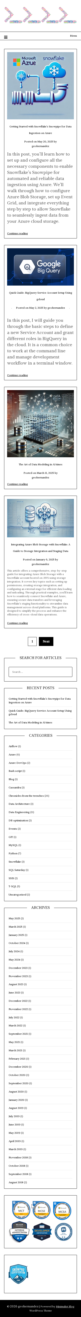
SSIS (11, 878)
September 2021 (18, 1033)
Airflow (13, 746)
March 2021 (15, 1050)
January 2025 (16, 935)
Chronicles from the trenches (26, 795)
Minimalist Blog (65, 1306)
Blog (11, 779)
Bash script (15, 770)
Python (13, 853)
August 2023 (16, 984)
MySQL (13, 845)
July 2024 (14, 951)
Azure (12, 754)
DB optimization (18, 820)
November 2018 (18, 1157)
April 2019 (15, 1141)
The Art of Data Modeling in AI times (40, 464)
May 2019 (14, 1132)
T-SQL (12, 886)
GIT (11, 837)
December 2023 (18, 967)
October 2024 (17, 943)
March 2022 (15, 1025)
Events (13, 828)
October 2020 (17, 1075)
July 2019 (14, 1116)
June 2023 (14, 992)
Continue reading (17, 233)
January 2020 (16, 1099)
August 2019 (16, 1108)
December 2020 (18, 1066)
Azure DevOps (18, 762)
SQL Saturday (17, 870)
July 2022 (14, 1017)
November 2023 (18, 976)
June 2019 (15, 1124)
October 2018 (17, 1165)
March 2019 (16, 1149)
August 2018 (16, 1182)
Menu (73, 35)
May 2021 (14, 1042)
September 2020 (19, 1083)
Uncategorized (17, 894)
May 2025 (14, 918)
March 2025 (15, 926)
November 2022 (18, 1009)
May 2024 (14, 959)
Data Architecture (19, 803)
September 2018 (18, 1174)
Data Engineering (19, 812)
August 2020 (16, 1091)
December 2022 (18, 1000)
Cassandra (15, 787)
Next (46, 641)
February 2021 (17, 1058)
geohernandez (40, 146)
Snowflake (15, 861)
